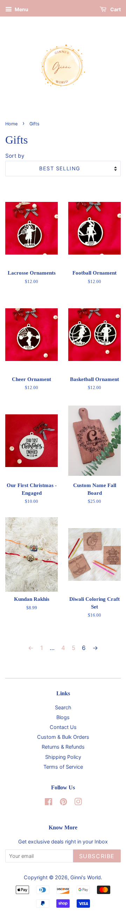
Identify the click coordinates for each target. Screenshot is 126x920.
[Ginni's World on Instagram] (78, 803)
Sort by (14, 155)
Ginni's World (85, 877)
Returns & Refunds (63, 747)
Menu (21, 9)
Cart (115, 9)
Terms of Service (63, 767)
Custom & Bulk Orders (63, 737)
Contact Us (63, 727)
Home (11, 123)
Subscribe (97, 856)
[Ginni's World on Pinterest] (63, 803)
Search (63, 707)
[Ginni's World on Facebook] (48, 803)
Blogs (63, 717)
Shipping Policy (63, 757)
